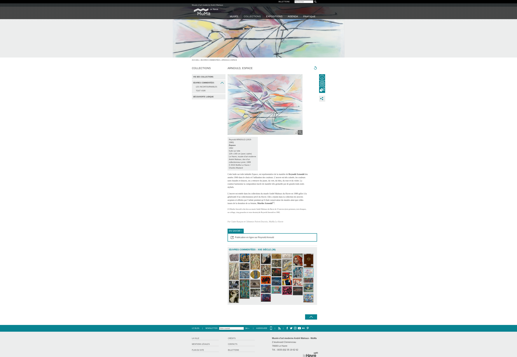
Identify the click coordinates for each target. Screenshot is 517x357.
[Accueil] (206, 11)
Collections (252, 16)
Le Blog (195, 328)
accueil (195, 60)
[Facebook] (287, 328)
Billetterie (233, 350)
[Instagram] (295, 328)
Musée (234, 16)
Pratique (309, 16)
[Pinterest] (307, 328)
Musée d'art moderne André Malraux (207, 5)
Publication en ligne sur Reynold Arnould (254, 237)
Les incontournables (206, 87)
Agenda (293, 16)
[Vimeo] (299, 328)
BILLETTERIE (284, 2)
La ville (195, 338)
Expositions (274, 16)
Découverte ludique (203, 97)
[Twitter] (291, 328)
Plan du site (198, 350)
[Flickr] (303, 328)
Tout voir (200, 91)
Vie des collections (203, 77)
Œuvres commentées (210, 60)
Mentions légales (201, 344)
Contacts (232, 344)
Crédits (232, 338)
